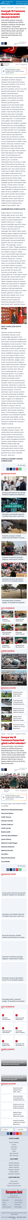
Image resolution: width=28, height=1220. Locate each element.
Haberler (3, 7)
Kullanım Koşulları (6, 1207)
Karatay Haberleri (14, 1163)
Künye (4, 1202)
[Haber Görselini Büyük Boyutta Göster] (14, 54)
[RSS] (20, 1133)
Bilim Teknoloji (14, 1155)
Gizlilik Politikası (18, 1200)
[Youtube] (17, 1133)
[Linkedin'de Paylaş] (14, 469)
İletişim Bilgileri (18, 1207)
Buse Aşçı (7, 64)
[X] (11, 1133)
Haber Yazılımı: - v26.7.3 (13, 1218)
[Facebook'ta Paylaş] (2, 43)
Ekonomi (14, 1149)
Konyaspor (14, 1147)
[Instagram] (14, 1133)
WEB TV (6, 1129)
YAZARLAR (20, 1129)
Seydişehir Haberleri (14, 1174)
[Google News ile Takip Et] (23, 64)
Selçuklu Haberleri (14, 1165)
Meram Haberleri (14, 1167)
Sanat (14, 1151)
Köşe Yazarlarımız (14, 1183)
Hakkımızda (5, 1200)
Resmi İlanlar (14, 1181)
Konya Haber (10, 7)
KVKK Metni (17, 1204)
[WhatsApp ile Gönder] (20, 469)
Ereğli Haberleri (14, 1171)
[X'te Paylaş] (5, 43)
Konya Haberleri (14, 1142)
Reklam (4, 1204)
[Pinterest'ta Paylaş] (17, 469)
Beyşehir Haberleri (14, 1169)
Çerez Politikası (18, 1202)
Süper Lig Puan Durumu (14, 1185)
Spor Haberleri (14, 1153)
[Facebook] (8, 1133)
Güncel (14, 1144)
